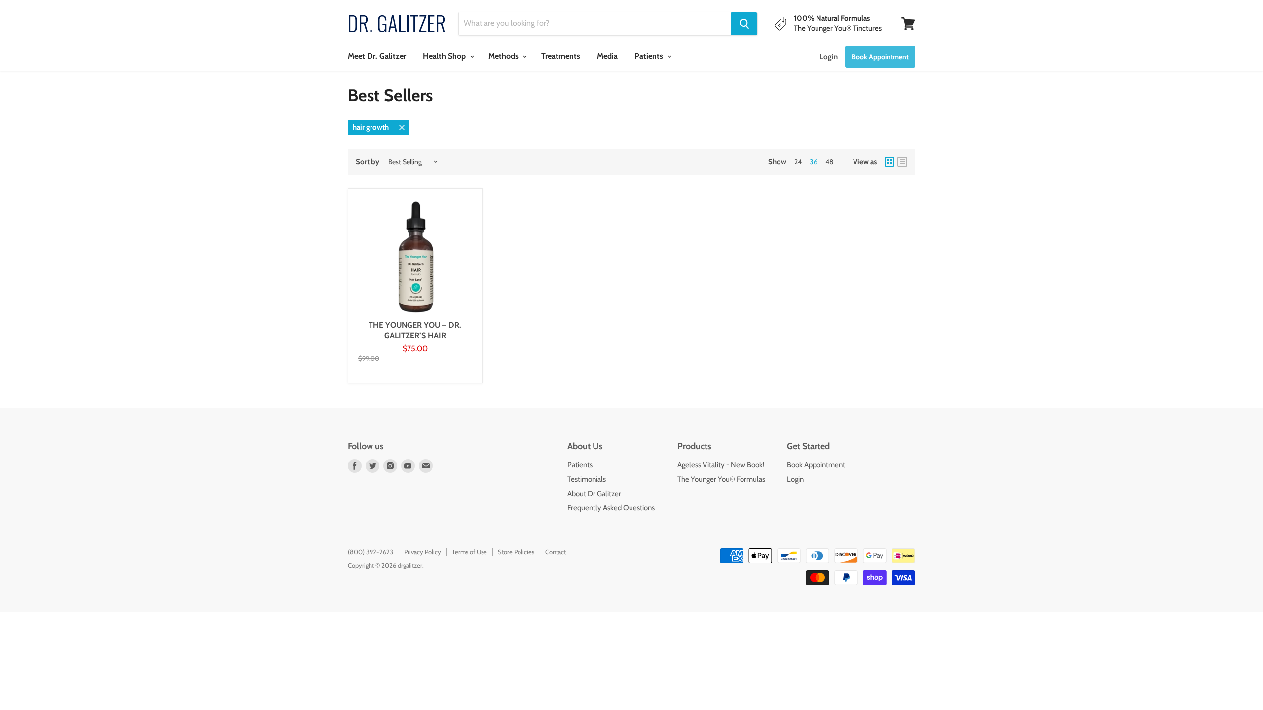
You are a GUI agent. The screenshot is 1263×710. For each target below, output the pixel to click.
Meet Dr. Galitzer (377, 56)
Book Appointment (816, 465)
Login (828, 56)
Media (607, 56)
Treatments (560, 56)
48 (829, 161)
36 (813, 161)
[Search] (744, 23)
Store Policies (516, 552)
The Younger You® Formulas (721, 479)
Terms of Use (469, 552)
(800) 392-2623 (370, 552)
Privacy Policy (422, 552)
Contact (555, 552)
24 (798, 161)
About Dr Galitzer (594, 493)
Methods (504, 56)
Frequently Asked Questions (611, 507)
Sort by (367, 162)
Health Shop (445, 56)
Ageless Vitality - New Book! (721, 465)
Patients (649, 56)
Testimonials (586, 479)
